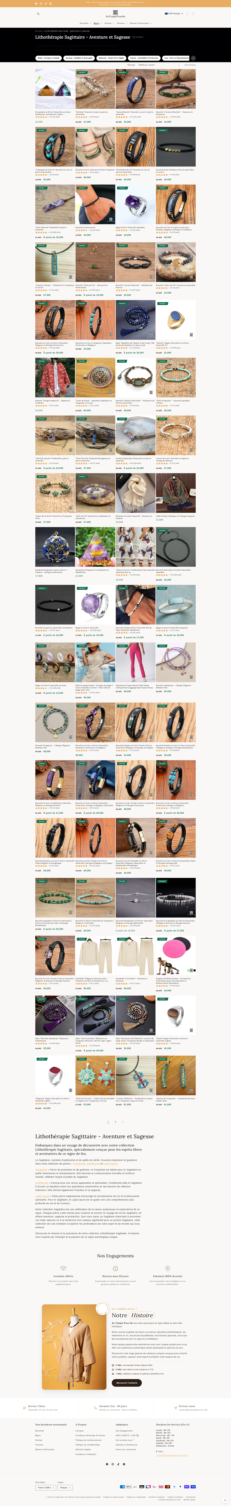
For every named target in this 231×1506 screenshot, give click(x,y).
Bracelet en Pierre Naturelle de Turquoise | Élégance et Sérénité (95, 922)
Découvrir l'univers (126, 1382)
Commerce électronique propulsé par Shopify (84, 1497)
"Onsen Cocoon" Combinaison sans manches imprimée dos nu (135, 571)
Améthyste (41, 1183)
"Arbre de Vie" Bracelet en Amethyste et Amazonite (93, 517)
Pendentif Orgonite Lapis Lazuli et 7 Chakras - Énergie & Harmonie (51, 571)
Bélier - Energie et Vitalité (48, 58)
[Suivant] (193, 58)
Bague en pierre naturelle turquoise (172, 628)
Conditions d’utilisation (157, 1497)
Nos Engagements (124, 1431)
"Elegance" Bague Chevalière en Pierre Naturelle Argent (52, 1100)
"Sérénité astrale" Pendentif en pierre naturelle (52, 459)
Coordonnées (191, 1497)
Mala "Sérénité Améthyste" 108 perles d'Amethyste (51, 1039)
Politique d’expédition (175, 1497)
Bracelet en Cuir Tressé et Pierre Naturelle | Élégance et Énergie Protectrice (135, 804)
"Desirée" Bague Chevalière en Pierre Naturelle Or (172, 344)
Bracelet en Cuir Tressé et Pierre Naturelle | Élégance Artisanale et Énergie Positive (54, 980)
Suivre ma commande (126, 1449)
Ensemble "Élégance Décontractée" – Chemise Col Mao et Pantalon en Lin (92, 980)
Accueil (39, 31)
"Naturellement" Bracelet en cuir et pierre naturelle (134, 113)
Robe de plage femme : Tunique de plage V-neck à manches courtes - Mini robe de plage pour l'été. (95, 687)
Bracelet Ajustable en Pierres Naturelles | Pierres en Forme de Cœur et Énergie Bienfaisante (53, 923)
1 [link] (108, 1122)
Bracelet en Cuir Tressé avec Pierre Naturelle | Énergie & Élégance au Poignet (94, 862)
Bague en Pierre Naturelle (87, 628)
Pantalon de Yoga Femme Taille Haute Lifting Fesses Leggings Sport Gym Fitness (134, 686)
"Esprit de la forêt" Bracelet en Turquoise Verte (53, 517)
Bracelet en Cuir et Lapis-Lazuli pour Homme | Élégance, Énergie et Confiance (174, 228)
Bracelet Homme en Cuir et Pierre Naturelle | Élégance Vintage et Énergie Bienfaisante (175, 746)
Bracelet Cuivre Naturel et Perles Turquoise (95, 170)
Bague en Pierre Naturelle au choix (50, 685)
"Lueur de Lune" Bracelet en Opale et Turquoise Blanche (172, 459)
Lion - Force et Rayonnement (177, 58)
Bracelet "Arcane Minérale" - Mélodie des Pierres (134, 286)
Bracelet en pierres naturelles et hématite (54, 628)
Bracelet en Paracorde (85, 227)
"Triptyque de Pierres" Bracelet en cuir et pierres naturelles (53, 171)
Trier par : (131, 65)
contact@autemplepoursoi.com (172, 1455)
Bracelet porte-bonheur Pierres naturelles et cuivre (175, 171)
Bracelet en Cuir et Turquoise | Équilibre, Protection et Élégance (94, 344)
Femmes (39, 1445)
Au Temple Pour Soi (60, 1497)
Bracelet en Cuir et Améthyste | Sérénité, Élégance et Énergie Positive (53, 804)
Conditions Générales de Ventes (90, 1435)
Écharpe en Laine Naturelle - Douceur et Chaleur (134, 517)
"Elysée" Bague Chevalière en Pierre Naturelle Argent (172, 1039)
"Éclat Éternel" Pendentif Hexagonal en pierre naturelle (93, 459)
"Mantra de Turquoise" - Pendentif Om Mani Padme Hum (175, 1100)
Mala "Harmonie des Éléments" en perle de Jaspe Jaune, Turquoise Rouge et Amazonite (135, 1039)
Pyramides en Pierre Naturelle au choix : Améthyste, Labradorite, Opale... (53, 113)
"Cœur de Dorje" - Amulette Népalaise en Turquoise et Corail (94, 402)
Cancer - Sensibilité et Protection (144, 58)
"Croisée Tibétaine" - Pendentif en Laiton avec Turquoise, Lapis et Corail (134, 1100)
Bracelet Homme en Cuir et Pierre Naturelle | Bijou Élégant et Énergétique (54, 862)
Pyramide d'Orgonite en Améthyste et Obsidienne (92, 571)
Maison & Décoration (44, 1449)
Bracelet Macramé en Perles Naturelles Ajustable (173, 571)
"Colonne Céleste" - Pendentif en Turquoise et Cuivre (54, 286)
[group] (47, 117)
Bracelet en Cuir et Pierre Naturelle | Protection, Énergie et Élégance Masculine (94, 804)
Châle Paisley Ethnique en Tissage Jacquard (175, 516)
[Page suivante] (123, 1122)
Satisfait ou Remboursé (126, 1445)
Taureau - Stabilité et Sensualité (79, 58)
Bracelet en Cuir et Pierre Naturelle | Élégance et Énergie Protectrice (51, 344)
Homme (38, 1440)
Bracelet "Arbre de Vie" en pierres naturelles (175, 285)
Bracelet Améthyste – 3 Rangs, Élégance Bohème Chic (173, 686)
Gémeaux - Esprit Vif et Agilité (111, 58)
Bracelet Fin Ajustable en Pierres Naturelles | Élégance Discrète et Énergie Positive (175, 922)
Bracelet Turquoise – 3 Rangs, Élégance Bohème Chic (52, 746)
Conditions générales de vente (169, 1500)
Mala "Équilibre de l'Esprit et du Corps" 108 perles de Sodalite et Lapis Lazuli (135, 344)
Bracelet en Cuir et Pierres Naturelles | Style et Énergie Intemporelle (175, 862)
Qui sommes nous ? (125, 1440)
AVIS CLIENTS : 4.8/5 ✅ (127, 1435)
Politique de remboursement (89, 1440)
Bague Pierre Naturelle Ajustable (130, 227)
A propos (80, 1431)
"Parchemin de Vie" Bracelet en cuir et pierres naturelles (133, 171)
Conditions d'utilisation (86, 1454)
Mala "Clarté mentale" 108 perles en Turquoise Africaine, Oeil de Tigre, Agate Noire (93, 1040)
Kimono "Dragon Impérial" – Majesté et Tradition (52, 402)
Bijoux (38, 1435)
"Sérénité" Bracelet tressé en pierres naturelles (92, 113)
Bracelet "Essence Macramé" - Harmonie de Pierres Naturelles (135, 402)
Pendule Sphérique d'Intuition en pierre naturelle (133, 459)
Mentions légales (83, 1449)
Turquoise (41, 1169)
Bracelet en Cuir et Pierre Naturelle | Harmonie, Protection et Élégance (92, 746)
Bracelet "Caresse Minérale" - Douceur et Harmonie (174, 113)
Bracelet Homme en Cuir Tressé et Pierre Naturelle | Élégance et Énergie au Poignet (134, 746)
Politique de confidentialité (88, 1445)
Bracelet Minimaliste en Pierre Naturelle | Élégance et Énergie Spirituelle (134, 922)
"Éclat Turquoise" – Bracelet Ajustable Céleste (173, 402)
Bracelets (39, 1431)
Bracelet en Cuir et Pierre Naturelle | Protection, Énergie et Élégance (172, 804)
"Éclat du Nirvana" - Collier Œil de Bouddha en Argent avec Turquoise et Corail (95, 1100)
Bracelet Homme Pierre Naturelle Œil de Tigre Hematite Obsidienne (134, 629)
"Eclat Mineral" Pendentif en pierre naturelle (51, 228)
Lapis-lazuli (42, 1196)
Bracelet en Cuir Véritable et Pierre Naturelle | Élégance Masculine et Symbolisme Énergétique (131, 863)
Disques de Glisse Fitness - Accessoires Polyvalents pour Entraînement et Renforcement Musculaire (173, 981)
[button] (38, 14)
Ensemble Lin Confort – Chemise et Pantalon (131, 980)
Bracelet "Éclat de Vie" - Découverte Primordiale (92, 286)
